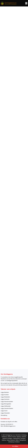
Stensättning (4, 415)
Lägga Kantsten (5, 394)
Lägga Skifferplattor (6, 406)
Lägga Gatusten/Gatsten (7, 408)
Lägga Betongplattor (6, 403)
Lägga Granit (4, 410)
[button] (26, 3)
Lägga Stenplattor (5, 413)
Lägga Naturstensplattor (7, 401)
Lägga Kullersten (5, 399)
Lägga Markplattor (5, 397)
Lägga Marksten (5, 392)
